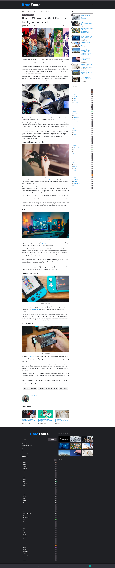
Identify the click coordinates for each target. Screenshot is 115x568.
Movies (74, 126)
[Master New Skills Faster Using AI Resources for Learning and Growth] (76, 38)
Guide (74, 124)
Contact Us (24, 448)
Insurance (75, 187)
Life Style (75, 145)
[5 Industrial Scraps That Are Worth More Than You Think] (76, 44)
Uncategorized (76, 183)
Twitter (60, 459)
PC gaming (44, 243)
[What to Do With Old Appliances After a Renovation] (76, 17)
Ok (90, 565)
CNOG (47, 266)
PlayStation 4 (52, 179)
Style (74, 162)
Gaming (28, 11)
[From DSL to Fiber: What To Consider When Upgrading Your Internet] (76, 66)
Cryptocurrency (76, 147)
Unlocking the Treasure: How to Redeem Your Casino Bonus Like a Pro (28, 420)
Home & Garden (76, 121)
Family (74, 160)
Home (24, 11)
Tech (74, 149)
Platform (49, 388)
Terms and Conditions (26, 450)
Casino (74, 141)
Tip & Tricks (30, 14)
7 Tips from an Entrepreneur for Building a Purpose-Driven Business (87, 23)
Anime (74, 107)
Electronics (75, 179)
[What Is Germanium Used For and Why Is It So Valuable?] (76, 59)
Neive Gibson (26, 25)
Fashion (74, 155)
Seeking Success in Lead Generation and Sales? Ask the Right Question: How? (45, 420)
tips (56, 388)
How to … (75, 104)
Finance (74, 151)
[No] (113, 566)
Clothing (75, 164)
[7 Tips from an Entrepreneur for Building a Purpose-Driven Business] (76, 23)
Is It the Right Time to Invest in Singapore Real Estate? (86, 79)
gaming (34, 388)
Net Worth (75, 170)
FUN (74, 173)
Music (74, 138)
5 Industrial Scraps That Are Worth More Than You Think (87, 44)
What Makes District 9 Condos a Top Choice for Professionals (86, 72)
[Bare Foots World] (31, 4)
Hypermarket (76, 117)
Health (74, 94)
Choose (27, 388)
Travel (74, 111)
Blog (74, 115)
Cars (74, 128)
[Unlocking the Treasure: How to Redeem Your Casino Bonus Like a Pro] (29, 414)
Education (75, 96)
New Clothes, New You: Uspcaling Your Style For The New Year (61, 420)
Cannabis (75, 113)
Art (74, 185)
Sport (74, 134)
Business (75, 92)
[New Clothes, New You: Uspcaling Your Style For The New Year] (62, 414)
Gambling (75, 98)
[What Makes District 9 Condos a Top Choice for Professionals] (76, 72)
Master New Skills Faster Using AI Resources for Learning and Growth (86, 38)
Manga (74, 168)
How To (42, 388)
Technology (75, 102)
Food (74, 158)
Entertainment (76, 119)
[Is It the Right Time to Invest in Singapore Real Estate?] (76, 79)
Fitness (74, 177)
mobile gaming (32, 356)
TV (73, 132)
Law (74, 136)
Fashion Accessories (77, 143)
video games (64, 388)
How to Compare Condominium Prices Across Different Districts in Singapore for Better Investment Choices (86, 51)
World (74, 175)
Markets (75, 181)
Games (24, 547)
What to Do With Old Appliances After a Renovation (85, 17)
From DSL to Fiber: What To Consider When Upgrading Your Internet (86, 66)
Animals (75, 130)
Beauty (74, 153)
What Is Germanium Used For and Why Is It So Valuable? (86, 60)
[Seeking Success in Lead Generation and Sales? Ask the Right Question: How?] (45, 414)
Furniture (75, 166)
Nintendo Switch (36, 309)
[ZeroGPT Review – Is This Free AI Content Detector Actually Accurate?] (64, 439)
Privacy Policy (25, 453)
